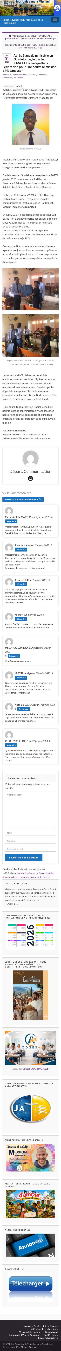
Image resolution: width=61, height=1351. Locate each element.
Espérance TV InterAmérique (24, 1334)
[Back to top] (54, 1331)
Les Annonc (18, 77)
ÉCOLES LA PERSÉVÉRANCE (35, 1069)
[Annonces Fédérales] (30, 1245)
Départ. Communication (15, 74)
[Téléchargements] (30, 1287)
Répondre (11, 521)
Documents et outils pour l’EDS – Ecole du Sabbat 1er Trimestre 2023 (30, 46)
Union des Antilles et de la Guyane (40, 1326)
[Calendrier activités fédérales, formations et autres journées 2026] (30, 936)
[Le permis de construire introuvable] (30, 1157)
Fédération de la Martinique (44, 1329)
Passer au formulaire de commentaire (22, 499)
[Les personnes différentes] (30, 1204)
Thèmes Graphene (29, 1347)
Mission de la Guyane (30, 1331)
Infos (43, 74)
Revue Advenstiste (48, 1337)
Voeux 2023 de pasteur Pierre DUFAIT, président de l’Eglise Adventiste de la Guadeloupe (30, 37)
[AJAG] (30, 1109)
